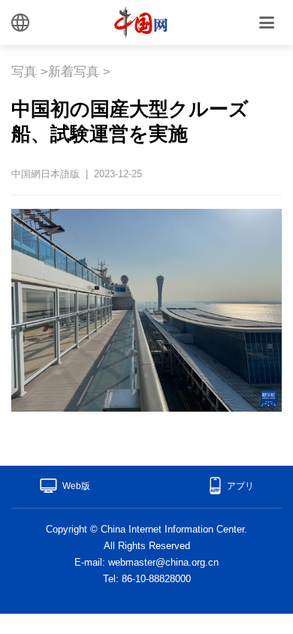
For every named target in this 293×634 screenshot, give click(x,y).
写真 (24, 72)
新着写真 (73, 72)
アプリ (240, 486)
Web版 (76, 486)
